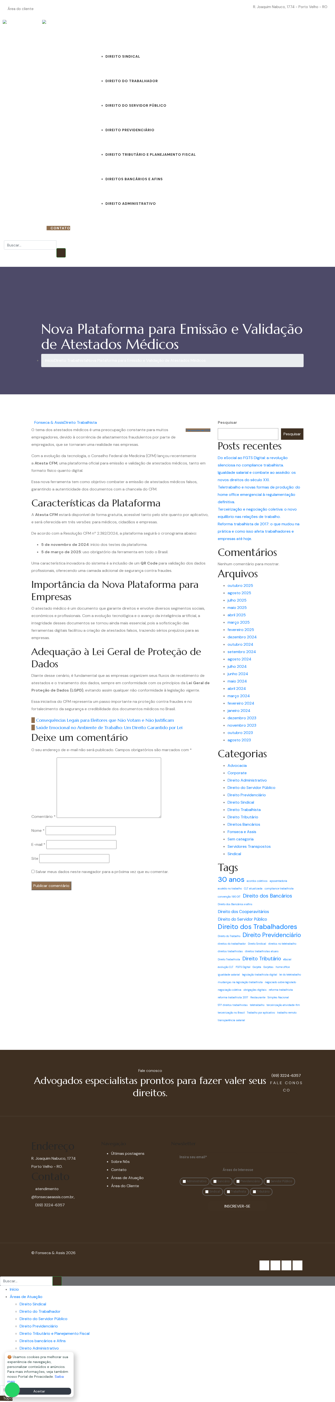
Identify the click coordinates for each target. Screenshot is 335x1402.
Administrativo (196, 1181)
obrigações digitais (255, 989)
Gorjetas (268, 967)
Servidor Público (281, 1181)
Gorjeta (257, 967)
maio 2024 (237, 681)
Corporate (237, 772)
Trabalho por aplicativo (261, 1012)
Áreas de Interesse (238, 1170)
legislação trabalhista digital (259, 974)
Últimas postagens (127, 1153)
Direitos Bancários (244, 824)
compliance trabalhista (279, 888)
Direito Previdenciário (130, 130)
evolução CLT (225, 967)
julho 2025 (237, 600)
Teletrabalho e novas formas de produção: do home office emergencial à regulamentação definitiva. (259, 494)
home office (283, 967)
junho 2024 (238, 673)
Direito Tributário (243, 817)
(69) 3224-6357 (28, 228)
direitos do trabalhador (232, 943)
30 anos (231, 879)
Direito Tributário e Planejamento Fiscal (150, 154)
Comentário (43, 816)
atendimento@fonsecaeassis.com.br (221, 6)
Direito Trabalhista (80, 422)
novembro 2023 (242, 725)
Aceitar (39, 1391)
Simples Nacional (278, 997)
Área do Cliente (125, 1185)
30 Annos (261, 32)
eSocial (287, 959)
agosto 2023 (239, 740)
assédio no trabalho (230, 888)
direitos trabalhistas (230, 951)
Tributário (263, 1191)
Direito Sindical (122, 56)
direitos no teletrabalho (282, 943)
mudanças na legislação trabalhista (240, 982)
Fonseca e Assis (242, 831)
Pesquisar (227, 422)
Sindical (234, 853)
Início (89, 32)
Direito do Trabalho (229, 936)
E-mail (38, 844)
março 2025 (239, 622)
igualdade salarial (229, 974)
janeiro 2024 (239, 710)
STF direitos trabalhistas (233, 1005)
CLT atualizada (253, 888)
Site (34, 858)
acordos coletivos (257, 881)
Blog (201, 32)
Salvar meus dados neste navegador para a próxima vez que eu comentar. (102, 871)
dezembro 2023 (242, 717)
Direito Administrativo (130, 203)
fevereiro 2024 (241, 703)
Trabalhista (238, 1191)
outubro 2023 (240, 732)
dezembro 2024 (242, 637)
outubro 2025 (240, 585)
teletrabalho (257, 1005)
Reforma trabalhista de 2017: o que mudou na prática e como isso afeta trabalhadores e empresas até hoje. (258, 531)
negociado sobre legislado (280, 982)
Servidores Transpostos (249, 846)
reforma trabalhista (281, 989)
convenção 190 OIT (229, 896)
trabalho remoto (286, 1012)
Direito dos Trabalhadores (257, 926)
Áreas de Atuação (115, 32)
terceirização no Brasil (231, 1012)
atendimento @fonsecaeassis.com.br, (53, 1192)
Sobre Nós (217, 32)
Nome (38, 830)
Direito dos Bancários (267, 895)
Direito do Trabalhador (131, 81)
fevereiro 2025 (241, 629)
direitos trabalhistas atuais (262, 951)
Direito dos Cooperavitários (243, 911)
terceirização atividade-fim (283, 1005)
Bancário (223, 1181)
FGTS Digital (243, 967)
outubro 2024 (240, 644)
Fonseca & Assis (49, 422)
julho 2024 (237, 666)
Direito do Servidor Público (136, 105)
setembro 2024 (242, 651)
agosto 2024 (239, 659)
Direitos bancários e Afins (134, 179)
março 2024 (239, 695)
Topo (8, 1398)
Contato (238, 32)
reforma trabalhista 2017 (233, 997)
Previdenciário (250, 1181)
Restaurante (257, 997)
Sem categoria (241, 839)
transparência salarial (231, 1020)
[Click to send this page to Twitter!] (203, 720)
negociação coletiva (229, 989)
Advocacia (237, 765)
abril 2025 (237, 614)
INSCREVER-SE (237, 1206)
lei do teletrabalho (290, 974)
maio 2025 (237, 607)
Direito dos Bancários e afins (235, 904)
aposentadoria (278, 881)
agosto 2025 (239, 592)
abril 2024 (237, 688)
